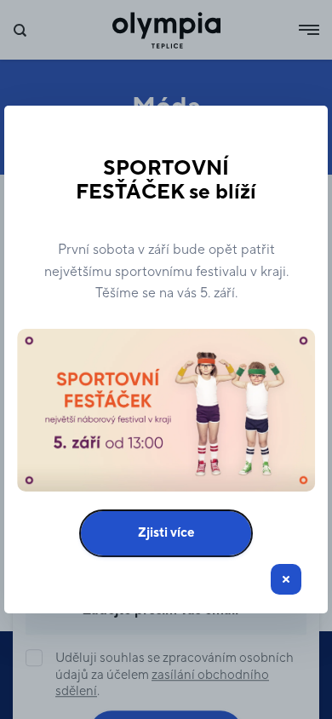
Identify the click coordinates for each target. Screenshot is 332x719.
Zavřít (286, 579)
